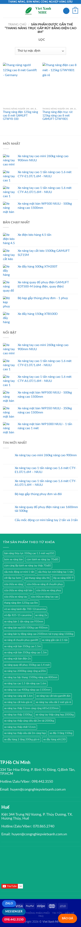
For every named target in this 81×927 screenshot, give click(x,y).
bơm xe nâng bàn (13, 559)
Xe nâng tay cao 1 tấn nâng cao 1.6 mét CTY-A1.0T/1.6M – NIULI (45, 482)
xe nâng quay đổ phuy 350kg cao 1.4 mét (27, 665)
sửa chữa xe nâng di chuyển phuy (45, 584)
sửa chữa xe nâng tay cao (44, 597)
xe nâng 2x (41, 615)
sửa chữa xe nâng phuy (48, 590)
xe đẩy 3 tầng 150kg (61, 733)
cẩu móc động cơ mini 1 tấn (19, 572)
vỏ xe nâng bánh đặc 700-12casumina (25, 609)
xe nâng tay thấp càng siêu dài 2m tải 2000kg (29, 721)
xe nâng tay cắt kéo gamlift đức (53, 696)
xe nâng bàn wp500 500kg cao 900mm (26, 628)
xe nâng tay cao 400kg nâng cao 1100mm (27, 690)
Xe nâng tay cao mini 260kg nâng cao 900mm (46, 455)
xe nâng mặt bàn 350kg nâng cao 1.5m (25, 652)
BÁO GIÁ (67, 918)
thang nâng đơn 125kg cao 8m (21, 603)
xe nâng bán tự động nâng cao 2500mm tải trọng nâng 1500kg (38, 634)
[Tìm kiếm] (66, 11)
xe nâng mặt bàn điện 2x (17, 658)
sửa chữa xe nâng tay (15, 597)
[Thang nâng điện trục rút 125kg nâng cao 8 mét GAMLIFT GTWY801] (60, 84)
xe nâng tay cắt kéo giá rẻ (18, 702)
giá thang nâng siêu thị (37, 578)
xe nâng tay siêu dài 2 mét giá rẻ (53, 702)
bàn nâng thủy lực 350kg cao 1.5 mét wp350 (29, 553)
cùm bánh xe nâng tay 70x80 (42, 559)
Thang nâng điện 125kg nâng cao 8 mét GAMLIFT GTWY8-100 (20, 115)
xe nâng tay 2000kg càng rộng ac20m (25, 671)
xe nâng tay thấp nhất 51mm (20, 727)
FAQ (41, 916)
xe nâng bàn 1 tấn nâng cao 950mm (23, 621)
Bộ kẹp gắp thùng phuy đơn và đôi (38, 494)
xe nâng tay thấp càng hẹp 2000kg (55, 714)
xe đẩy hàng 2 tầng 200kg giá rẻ (22, 739)
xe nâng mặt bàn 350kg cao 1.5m (22, 646)
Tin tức (57, 913)
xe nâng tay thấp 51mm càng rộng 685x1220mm (31, 708)
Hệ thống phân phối (36, 913)
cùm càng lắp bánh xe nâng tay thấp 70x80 (27, 565)
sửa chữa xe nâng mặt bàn (18, 590)
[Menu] (5, 11)
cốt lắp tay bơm (12, 578)
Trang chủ (17, 24)
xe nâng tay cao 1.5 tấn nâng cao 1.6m (25, 683)
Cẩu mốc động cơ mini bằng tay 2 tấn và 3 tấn (46, 520)
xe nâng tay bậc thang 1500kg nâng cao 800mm (30, 677)
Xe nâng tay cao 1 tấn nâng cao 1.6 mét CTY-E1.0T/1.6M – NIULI (45, 469)
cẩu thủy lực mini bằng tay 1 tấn (55, 572)
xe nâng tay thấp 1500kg (18, 714)
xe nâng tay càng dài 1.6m (18, 696)
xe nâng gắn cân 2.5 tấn (55, 640)
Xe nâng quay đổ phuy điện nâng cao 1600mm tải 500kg (46, 508)
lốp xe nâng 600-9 (63, 578)
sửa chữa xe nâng (13, 584)
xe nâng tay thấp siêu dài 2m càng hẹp (25, 733)
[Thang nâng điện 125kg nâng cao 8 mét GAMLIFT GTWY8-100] (21, 84)
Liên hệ (70, 913)
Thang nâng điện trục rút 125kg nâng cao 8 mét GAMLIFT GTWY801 (57, 115)
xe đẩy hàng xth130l (54, 739)
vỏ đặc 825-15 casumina (17, 615)
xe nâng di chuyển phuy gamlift (21, 640)
